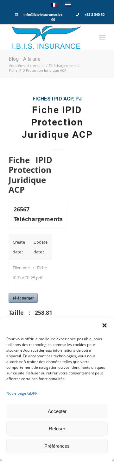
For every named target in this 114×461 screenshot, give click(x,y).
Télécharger (23, 298)
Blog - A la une (25, 59)
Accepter (57, 411)
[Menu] (102, 37)
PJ (78, 99)
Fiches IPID (47, 99)
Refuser (57, 428)
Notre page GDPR (21, 393)
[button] (104, 325)
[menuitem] (102, 37)
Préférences (57, 446)
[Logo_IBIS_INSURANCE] (47, 37)
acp (68, 99)
